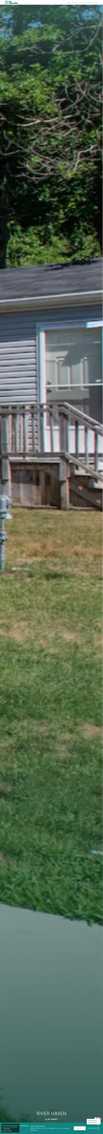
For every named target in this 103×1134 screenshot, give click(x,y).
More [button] (95, 2)
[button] (96, 1118)
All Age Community (51, 1119)
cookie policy (7, 1128)
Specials (90, 2)
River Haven (51, 1113)
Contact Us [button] (80, 1129)
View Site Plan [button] (91, 1128)
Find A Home (82, 2)
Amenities (74, 2)
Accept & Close (7, 1131)
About (68, 2)
